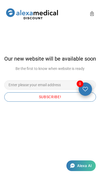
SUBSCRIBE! (50, 97)
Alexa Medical (32, 14)
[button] (81, 166)
